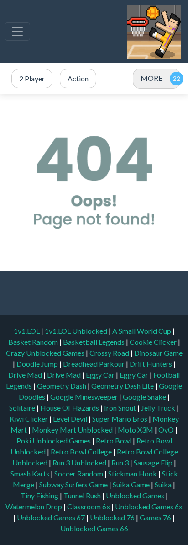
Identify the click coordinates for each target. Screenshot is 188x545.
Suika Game (132, 484)
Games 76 (155, 517)
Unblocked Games (136, 495)
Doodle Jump (37, 363)
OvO (166, 429)
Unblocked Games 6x (149, 506)
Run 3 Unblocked (80, 462)
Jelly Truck (159, 407)
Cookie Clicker (154, 341)
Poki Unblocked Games (54, 440)
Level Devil (71, 418)
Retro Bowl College (82, 451)
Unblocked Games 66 (94, 528)
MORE (151, 78)
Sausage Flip (154, 462)
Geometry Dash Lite (123, 385)
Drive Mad (25, 374)
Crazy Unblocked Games (46, 352)
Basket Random (33, 341)
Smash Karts (30, 473)
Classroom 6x (88, 506)
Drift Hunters (151, 363)
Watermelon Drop (34, 506)
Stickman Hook (133, 473)
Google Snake (145, 396)
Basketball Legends (94, 341)
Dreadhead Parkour (94, 363)
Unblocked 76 (112, 517)
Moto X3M (136, 429)
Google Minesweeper (84, 396)
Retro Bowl (114, 440)
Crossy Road (110, 352)
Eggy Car (101, 374)
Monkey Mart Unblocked (73, 429)
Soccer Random (79, 473)
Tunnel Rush (82, 495)
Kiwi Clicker (29, 418)
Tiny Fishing (40, 495)
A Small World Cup (142, 330)
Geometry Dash (62, 385)
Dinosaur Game (158, 352)
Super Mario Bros (120, 418)
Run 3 (120, 462)
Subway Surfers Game (74, 484)
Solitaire (23, 407)
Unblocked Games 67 (51, 517)
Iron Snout (120, 407)
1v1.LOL (27, 330)
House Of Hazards (70, 407)
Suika (164, 484)
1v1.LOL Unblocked (77, 330)
